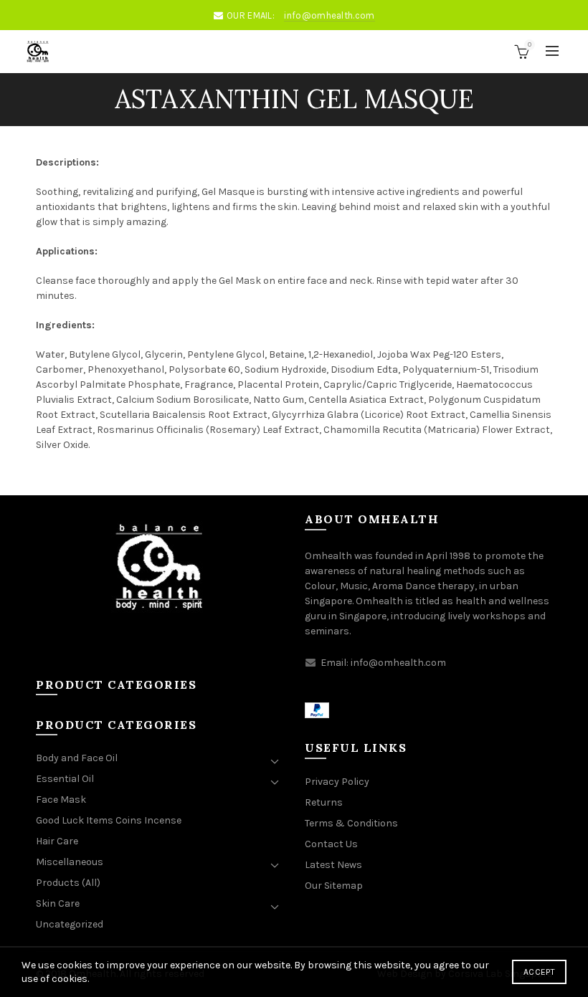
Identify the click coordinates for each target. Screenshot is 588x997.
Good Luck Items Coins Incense (108, 820)
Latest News (333, 865)
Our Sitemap (334, 885)
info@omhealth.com (329, 15)
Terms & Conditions (351, 823)
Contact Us (331, 844)
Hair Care (57, 841)
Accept (539, 972)
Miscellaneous (69, 862)
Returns (324, 802)
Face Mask (61, 799)
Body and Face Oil (77, 758)
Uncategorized (69, 924)
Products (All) (68, 883)
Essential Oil (65, 779)
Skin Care (58, 903)
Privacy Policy (337, 782)
